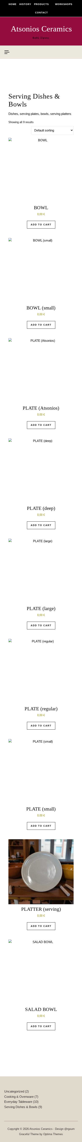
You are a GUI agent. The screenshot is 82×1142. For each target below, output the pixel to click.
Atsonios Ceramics (41, 28)
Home (12, 4)
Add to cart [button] (41, 224)
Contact (41, 12)
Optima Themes (53, 1134)
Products (41, 4)
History (25, 4)
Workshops (63, 4)
